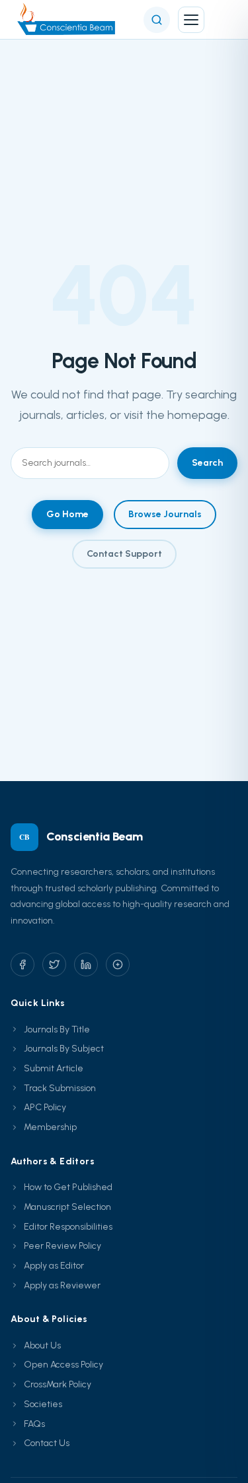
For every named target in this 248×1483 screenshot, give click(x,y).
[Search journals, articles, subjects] (157, 20)
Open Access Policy (63, 1364)
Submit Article (53, 1068)
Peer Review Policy (62, 1245)
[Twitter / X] (54, 964)
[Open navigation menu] (191, 20)
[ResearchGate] (118, 964)
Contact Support (124, 553)
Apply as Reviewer (62, 1285)
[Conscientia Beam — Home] (69, 20)
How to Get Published (68, 1187)
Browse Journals (165, 514)
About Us (42, 1345)
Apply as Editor (54, 1265)
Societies (43, 1404)
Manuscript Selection (67, 1207)
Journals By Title (57, 1029)
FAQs (34, 1424)
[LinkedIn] (86, 964)
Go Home (67, 514)
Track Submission (60, 1088)
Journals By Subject (64, 1048)
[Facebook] (22, 964)
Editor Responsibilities (68, 1226)
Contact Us (46, 1443)
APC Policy (45, 1107)
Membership (50, 1127)
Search (207, 462)
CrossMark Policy (57, 1384)
